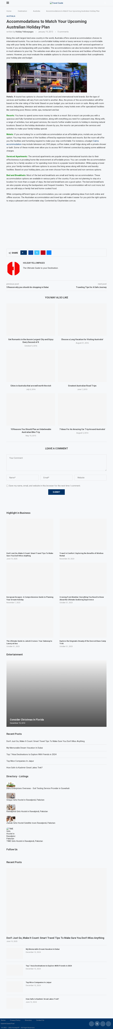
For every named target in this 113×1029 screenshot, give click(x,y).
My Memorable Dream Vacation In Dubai (24, 748)
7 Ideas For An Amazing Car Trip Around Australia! (82, 429)
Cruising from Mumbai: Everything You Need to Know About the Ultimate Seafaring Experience (82, 598)
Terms (3, 1020)
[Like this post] (24, 252)
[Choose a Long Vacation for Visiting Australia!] (82, 319)
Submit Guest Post (7, 1023)
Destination (22, 11)
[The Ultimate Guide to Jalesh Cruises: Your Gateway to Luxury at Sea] (29, 622)
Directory (28, 1020)
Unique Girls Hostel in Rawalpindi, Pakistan (25, 800)
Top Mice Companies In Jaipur (20, 761)
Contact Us (40, 1020)
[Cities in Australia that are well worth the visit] (30, 366)
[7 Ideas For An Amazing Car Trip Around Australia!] (82, 409)
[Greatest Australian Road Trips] (82, 366)
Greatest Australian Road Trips (82, 386)
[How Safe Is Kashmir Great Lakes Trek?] (14, 1003)
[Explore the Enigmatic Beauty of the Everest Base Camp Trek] (83, 622)
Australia (36, 11)
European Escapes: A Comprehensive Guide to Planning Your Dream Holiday (29, 598)
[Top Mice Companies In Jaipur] (14, 986)
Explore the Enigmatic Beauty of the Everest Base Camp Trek (83, 642)
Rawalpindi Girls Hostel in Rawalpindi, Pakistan (27, 811)
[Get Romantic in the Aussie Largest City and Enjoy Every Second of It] (30, 319)
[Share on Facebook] (30, 252)
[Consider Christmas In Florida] (56, 693)
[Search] (105, 3)
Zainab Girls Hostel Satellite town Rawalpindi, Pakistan (30, 823)
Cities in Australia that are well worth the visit (30, 386)
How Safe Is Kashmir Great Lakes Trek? (24, 767)
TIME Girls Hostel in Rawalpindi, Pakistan (24, 841)
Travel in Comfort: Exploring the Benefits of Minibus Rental (81, 554)
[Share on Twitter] (37, 252)
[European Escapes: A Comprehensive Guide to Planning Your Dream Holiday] (29, 578)
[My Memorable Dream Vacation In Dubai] (14, 953)
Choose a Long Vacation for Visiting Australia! (82, 339)
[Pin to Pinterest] (43, 252)
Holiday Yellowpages (24, 32)
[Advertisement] (56, 224)
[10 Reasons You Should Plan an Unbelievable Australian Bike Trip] (30, 409)
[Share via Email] (49, 252)
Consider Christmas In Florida (27, 719)
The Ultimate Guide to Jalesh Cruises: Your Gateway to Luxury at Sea (29, 642)
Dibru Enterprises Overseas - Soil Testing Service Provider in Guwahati (37, 788)
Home (8, 11)
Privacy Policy (15, 1020)
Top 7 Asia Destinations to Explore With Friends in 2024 (31, 754)
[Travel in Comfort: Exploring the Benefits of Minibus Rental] (83, 534)
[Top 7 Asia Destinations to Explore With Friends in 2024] (14, 970)
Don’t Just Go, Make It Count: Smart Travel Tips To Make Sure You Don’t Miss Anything (45, 741)
